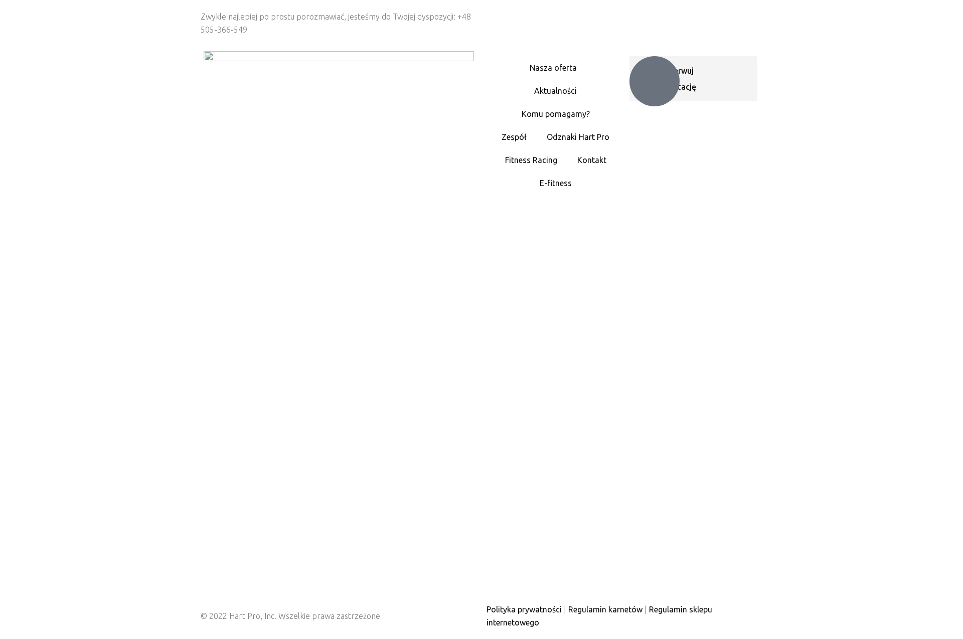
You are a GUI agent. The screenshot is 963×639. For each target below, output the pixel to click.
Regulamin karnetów (605, 609)
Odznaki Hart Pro (578, 136)
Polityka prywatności (524, 609)
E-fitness (556, 183)
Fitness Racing (531, 160)
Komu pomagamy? (556, 113)
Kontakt (591, 160)
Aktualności (555, 90)
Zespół (514, 136)
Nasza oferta (553, 67)
